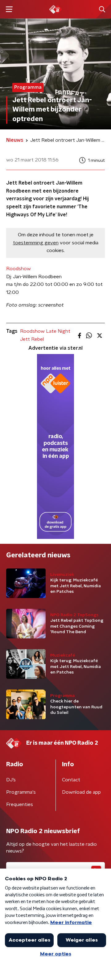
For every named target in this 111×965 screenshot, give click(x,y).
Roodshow (18, 268)
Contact (71, 779)
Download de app (81, 792)
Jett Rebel (32, 339)
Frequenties (19, 804)
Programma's (21, 792)
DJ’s (11, 779)
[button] (9, 9)
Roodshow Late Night (45, 331)
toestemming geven (36, 242)
